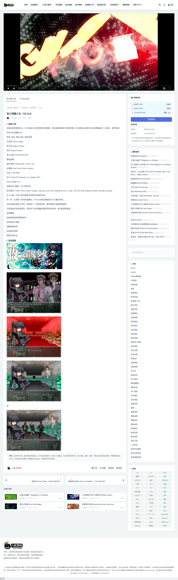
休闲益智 (134, 285)
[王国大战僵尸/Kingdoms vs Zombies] (11, 497)
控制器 (151, 503)
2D (137, 473)
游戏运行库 (101, 5)
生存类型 (134, 400)
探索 (137, 503)
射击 (151, 491)
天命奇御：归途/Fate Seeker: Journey (145, 196)
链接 (120, 468)
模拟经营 (134, 387)
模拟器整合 (135, 383)
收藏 (104, 468)
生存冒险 (134, 395)
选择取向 (137, 526)
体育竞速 (134, 297)
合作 (137, 488)
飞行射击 (134, 445)
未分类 (133, 371)
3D (151, 473)
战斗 (137, 499)
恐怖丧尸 (134, 359)
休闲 (164, 473)
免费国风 (134, 313)
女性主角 (137, 491)
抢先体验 (151, 499)
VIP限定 (134, 280)
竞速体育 (134, 404)
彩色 (151, 495)
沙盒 (137, 510)
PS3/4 (133, 268)
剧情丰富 (137, 480)
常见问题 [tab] (25, 99)
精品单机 (134, 424)
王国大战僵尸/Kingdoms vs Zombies (33, 495)
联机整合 (134, 428)
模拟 (137, 507)
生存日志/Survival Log (139, 187)
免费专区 (134, 309)
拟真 (164, 499)
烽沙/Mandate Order (138, 191)
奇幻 (164, 488)
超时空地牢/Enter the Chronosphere (144, 228)
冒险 (164, 476)
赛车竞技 (134, 437)
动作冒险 (78, 5)
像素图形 (151, 476)
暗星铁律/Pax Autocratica (140, 179)
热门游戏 (134, 391)
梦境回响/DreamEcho (139, 156)
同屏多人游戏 (136, 342)
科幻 (137, 514)
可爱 (164, 484)
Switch (133, 272)
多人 (151, 488)
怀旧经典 (59, 5)
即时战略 (134, 338)
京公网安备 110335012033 (100, 573)
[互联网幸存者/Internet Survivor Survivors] (73, 506)
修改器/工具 (135, 301)
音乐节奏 (134, 441)
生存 (164, 510)
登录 (171, 5)
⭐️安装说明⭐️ (114, 5)
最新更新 (126, 5)
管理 (151, 518)
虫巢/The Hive (136, 220)
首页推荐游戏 (136, 457)
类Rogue (165, 518)
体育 (132, 289)
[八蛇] (8, 118)
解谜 (151, 522)
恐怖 (164, 495)
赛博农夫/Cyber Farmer (139, 200)
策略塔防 (134, 412)
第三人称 (165, 514)
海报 (112, 468)
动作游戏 (134, 330)
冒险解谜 (134, 322)
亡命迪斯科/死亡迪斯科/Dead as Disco (97, 495)
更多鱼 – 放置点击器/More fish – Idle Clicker (147, 237)
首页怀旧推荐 (136, 449)
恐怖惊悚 (134, 367)
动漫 (137, 484)
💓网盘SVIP (89, 5)
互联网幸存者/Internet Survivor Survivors (98, 504)
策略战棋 (134, 416)
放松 (164, 503)
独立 (151, 510)
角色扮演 (134, 432)
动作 (151, 480)
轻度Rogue (164, 522)
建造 (164, 491)
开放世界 (137, 495)
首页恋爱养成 (136, 453)
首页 (26, 5)
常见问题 (134, 350)
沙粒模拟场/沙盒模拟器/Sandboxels (144, 224)
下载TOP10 (136, 5)
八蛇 (16, 468)
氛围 (164, 507)
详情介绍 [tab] (12, 99)
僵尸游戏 (134, 305)
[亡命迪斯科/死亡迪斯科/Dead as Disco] (73, 497)
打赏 (95, 468)
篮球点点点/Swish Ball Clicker (142, 233)
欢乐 (151, 507)
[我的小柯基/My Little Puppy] (11, 506)
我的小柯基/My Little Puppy (30, 504)
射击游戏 (68, 5)
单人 (151, 484)
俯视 (137, 476)
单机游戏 (134, 334)
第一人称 (151, 514)
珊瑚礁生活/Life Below (139, 183)
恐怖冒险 (134, 363)
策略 (132, 408)
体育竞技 (134, 293)
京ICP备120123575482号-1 (80, 573)
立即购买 (151, 119)
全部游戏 (24, 108)
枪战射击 (134, 375)
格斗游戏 (134, 379)
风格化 (151, 526)
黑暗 (164, 526)
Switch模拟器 (136, 276)
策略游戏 (134, 420)
